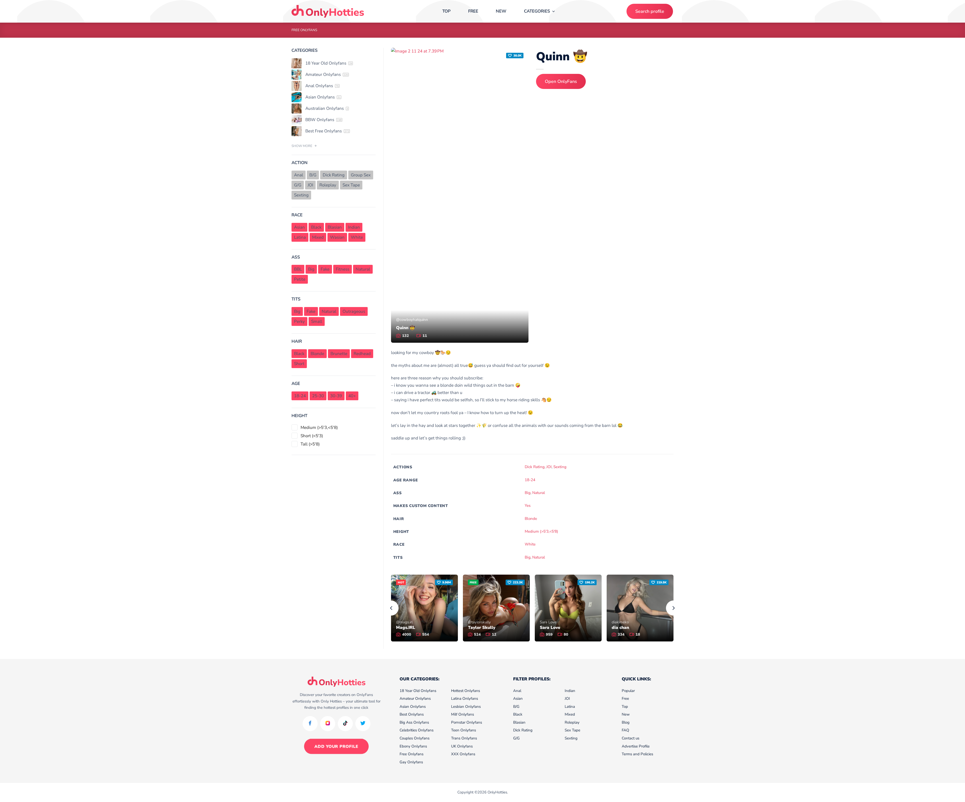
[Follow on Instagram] (327, 723)
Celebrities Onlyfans (416, 730)
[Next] (673, 608)
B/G (516, 706)
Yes (527, 505)
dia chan (620, 627)
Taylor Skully (481, 627)
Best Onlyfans (412, 714)
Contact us (630, 738)
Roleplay (572, 722)
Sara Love (550, 627)
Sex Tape (572, 730)
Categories (537, 11)
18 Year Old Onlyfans (418, 690)
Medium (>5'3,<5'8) (541, 531)
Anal (517, 690)
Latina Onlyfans (464, 698)
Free (473, 11)
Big (527, 492)
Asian (518, 698)
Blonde (531, 518)
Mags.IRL (405, 627)
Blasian (519, 722)
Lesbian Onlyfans (466, 706)
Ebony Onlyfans (413, 746)
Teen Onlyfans (463, 730)
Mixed (570, 714)
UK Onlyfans (462, 746)
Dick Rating (535, 466)
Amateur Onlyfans (415, 698)
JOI (549, 466)
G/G (516, 738)
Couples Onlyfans (414, 738)
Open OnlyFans (561, 81)
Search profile (649, 11)
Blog (626, 722)
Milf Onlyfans (462, 714)
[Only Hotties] (328, 11)
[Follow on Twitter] (362, 723)
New (501, 11)
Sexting (559, 466)
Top (446, 11)
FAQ (625, 730)
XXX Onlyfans (463, 754)
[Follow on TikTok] (345, 723)
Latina (570, 706)
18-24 (530, 479)
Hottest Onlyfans (465, 690)
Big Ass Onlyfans (414, 722)
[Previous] (391, 608)
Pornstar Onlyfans (466, 722)
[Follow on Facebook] (310, 723)
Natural (538, 492)
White (530, 544)
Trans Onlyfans (464, 738)
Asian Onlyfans (413, 706)
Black (517, 714)
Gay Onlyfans (411, 762)
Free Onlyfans (304, 30)
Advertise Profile (636, 746)
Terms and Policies (637, 754)
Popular (628, 690)
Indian (570, 690)
